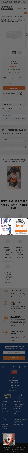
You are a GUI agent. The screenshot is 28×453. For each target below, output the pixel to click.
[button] (9, 439)
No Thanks (20, 232)
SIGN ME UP (20, 230)
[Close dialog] (27, 218)
